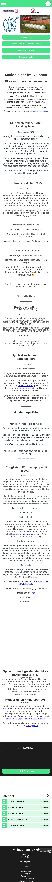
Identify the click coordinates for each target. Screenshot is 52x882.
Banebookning (26, 37)
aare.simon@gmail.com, (24, 534)
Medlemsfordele (26, 57)
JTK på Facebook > (26, 878)
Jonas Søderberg (26, 385)
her (33, 593)
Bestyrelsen (26, 876)
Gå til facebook (26, 771)
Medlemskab (26, 871)
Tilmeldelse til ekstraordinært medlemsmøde (31, 111)
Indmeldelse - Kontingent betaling (26, 44)
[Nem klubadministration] (46, 851)
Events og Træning (26, 50)
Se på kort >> (26, 866)
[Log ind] (48, 3)
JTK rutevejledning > (26, 881)
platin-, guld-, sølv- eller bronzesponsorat (25, 719)
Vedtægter (26, 873)
